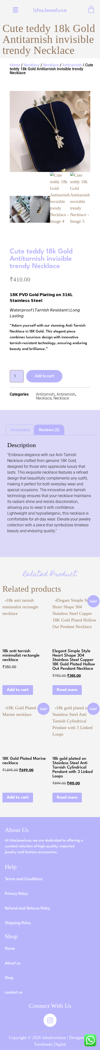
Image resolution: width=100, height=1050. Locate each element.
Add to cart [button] (18, 690)
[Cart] (91, 9)
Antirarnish (72, 65)
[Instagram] (50, 1020)
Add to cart (44, 376)
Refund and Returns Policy (27, 907)
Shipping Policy (18, 922)
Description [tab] (20, 430)
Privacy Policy (16, 893)
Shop (9, 977)
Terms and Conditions (23, 878)
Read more (67, 690)
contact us (13, 992)
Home (15, 65)
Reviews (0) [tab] (49, 430)
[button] (15, 10)
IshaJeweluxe (50, 10)
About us (12, 962)
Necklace (32, 65)
